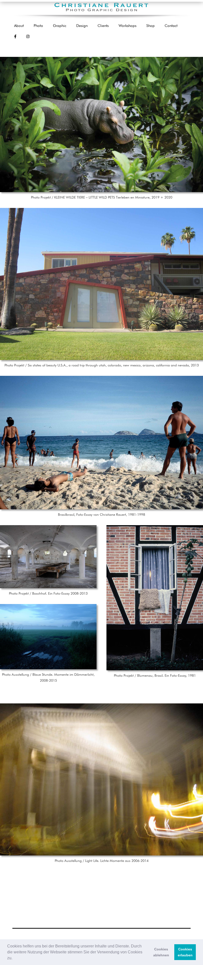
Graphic (59, 25)
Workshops (127, 25)
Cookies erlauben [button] (185, 952)
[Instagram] (27, 36)
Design (82, 25)
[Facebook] (15, 36)
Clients (103, 25)
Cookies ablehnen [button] (161, 952)
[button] (14, 958)
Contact (171, 25)
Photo (38, 25)
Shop (150, 25)
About (19, 25)
